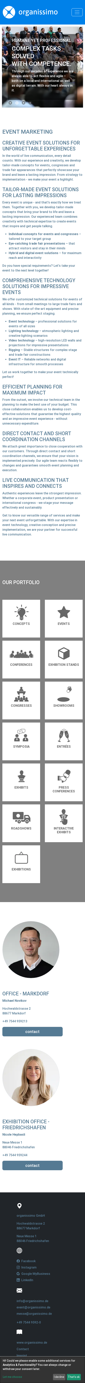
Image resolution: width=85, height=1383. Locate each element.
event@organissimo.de (33, 1307)
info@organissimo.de (32, 1301)
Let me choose (12, 1376)
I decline (59, 1376)
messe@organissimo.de (34, 1314)
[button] (10, 103)
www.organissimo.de (32, 1342)
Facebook (28, 1261)
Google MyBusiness (35, 1274)
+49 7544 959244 (14, 1155)
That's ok (74, 1376)
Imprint (22, 1355)
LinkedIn (27, 1280)
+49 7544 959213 (14, 1021)
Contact (23, 1349)
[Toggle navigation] (77, 12)
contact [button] (32, 1031)
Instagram (29, 1267)
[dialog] (42, 1370)
